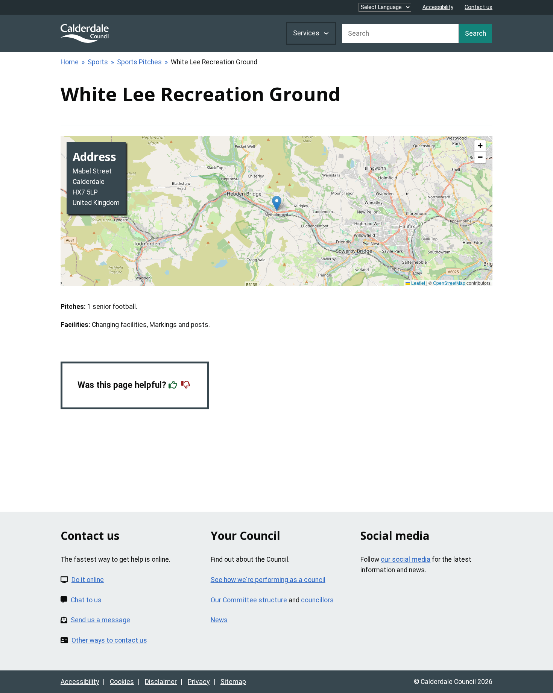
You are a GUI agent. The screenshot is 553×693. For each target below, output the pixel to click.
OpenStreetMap (449, 283)
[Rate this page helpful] (174, 385)
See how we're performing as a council (268, 580)
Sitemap (233, 681)
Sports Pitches (139, 62)
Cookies (122, 681)
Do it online (87, 580)
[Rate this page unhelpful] (186, 385)
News (219, 620)
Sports (98, 62)
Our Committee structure (249, 600)
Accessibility (437, 7)
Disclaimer (161, 681)
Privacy (199, 681)
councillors (317, 600)
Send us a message (100, 620)
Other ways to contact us (109, 640)
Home (70, 62)
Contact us (478, 7)
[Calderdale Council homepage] (85, 33)
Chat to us (86, 600)
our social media (405, 559)
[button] (276, 203)
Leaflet (417, 283)
